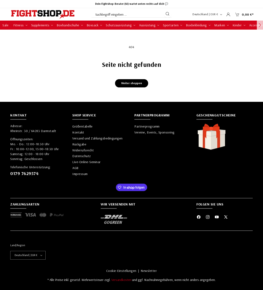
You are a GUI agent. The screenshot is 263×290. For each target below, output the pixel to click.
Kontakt (78, 132)
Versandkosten (121, 280)
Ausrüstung (147, 25)
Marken (219, 25)
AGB (75, 168)
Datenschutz (81, 156)
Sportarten (171, 25)
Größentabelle (82, 126)
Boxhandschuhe (68, 25)
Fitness (18, 25)
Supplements (40, 25)
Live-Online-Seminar (86, 162)
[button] (243, 14)
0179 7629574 (24, 173)
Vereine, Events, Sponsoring (154, 132)
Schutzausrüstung (119, 25)
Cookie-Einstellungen (121, 271)
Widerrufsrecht (83, 150)
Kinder (237, 25)
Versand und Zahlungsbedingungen (97, 138)
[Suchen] (167, 14)
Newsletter (149, 271)
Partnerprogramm (147, 126)
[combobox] (127, 13)
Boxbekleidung (196, 25)
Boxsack (93, 25)
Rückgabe (79, 144)
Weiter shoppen (131, 83)
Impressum (80, 174)
